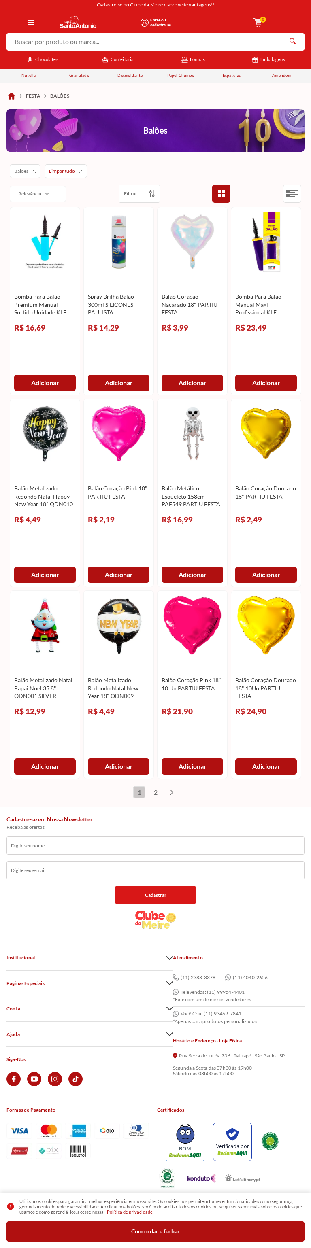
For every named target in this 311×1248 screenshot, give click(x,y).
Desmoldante (130, 75)
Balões (21, 171)
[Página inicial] (11, 96)
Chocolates (46, 59)
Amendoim (282, 75)
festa (33, 96)
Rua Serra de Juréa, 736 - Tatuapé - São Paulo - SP (232, 1056)
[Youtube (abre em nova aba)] (34, 1084)
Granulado (79, 75)
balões (59, 96)
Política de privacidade (130, 1211)
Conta (13, 1009)
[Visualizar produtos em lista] (292, 194)
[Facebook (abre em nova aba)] (13, 1084)
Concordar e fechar (155, 1231)
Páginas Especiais (25, 983)
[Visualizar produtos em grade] (221, 194)
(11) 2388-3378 (198, 977)
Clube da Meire (146, 5)
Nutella (28, 75)
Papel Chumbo (181, 75)
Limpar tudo (62, 171)
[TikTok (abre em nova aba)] (75, 1084)
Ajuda (13, 1034)
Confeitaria (122, 59)
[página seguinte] (172, 792)
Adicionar (45, 382)
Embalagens (272, 59)
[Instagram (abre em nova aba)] (55, 1084)
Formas (197, 59)
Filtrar (130, 194)
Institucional (20, 958)
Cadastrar (155, 895)
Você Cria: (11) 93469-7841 (211, 1014)
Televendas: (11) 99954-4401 (213, 992)
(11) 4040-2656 (250, 977)
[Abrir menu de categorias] (31, 23)
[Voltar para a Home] (97, 22)
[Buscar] (292, 42)
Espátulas (232, 75)
